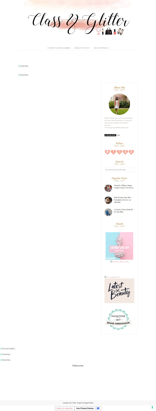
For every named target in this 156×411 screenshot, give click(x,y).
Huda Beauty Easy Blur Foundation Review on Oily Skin (122, 199)
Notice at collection (65, 408)
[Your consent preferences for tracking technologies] (152, 407)
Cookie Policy (24, 66)
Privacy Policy (24, 75)
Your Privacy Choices (85, 408)
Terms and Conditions (8, 348)
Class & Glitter (72, 403)
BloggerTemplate (88, 403)
